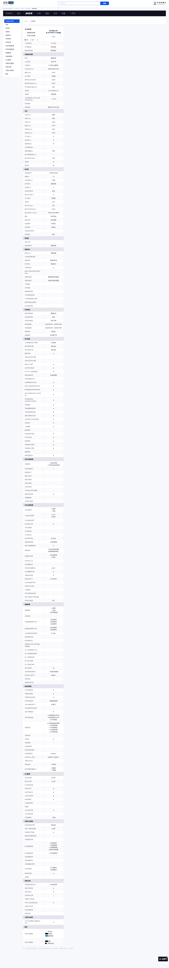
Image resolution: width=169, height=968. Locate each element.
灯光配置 (8, 60)
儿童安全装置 (9, 70)
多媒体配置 (8, 56)
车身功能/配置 (9, 46)
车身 (6, 24)
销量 (63, 13)
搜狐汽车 (8, 3)
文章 (55, 13)
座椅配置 (8, 53)
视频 (47, 13)
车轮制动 (8, 38)
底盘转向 (8, 35)
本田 (22, 8)
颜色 (6, 74)
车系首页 (9, 13)
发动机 (7, 28)
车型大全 (17, 8)
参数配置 (28, 13)
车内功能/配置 (9, 49)
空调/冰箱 (8, 67)
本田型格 (34, 8)
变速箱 (7, 31)
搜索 (104, 3)
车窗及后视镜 (9, 63)
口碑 (39, 13)
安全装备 (8, 42)
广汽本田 (27, 8)
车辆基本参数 (9, 21)
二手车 (72, 13)
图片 (19, 13)
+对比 (53, 36)
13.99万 (53, 43)
